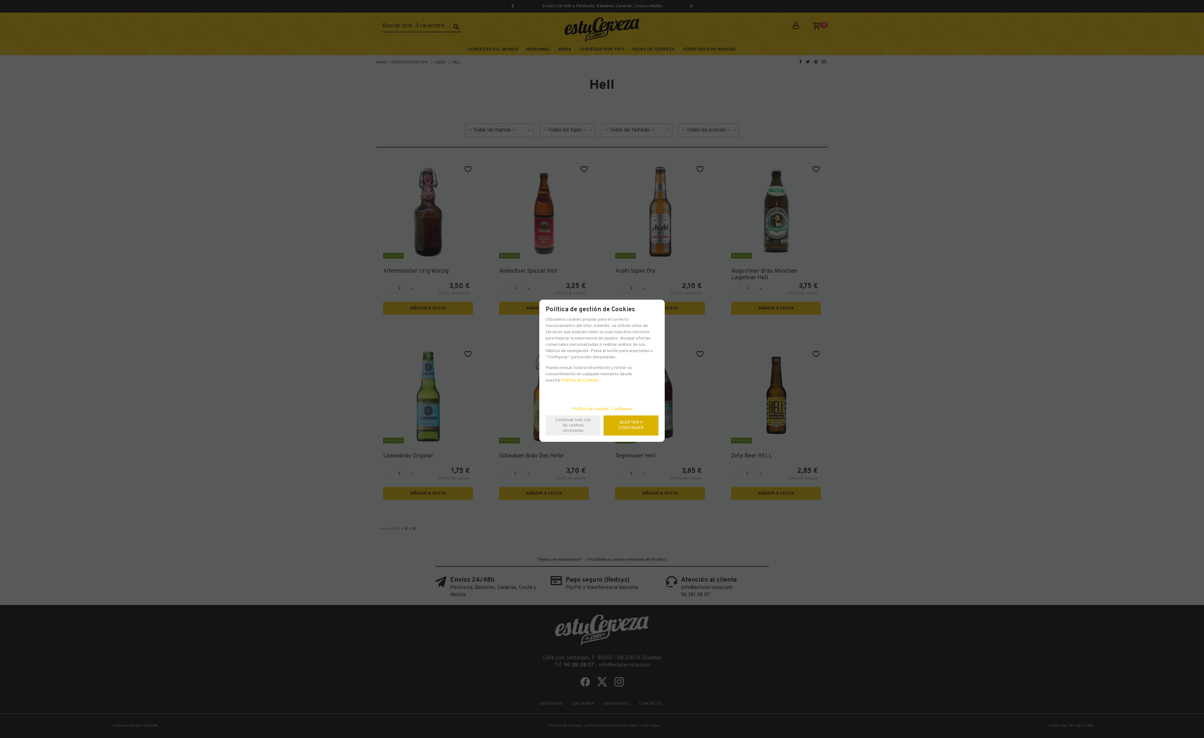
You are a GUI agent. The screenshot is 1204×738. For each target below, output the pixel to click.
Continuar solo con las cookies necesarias (573, 425)
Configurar (622, 409)
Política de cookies (590, 409)
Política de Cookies (579, 380)
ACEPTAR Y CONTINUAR (631, 425)
